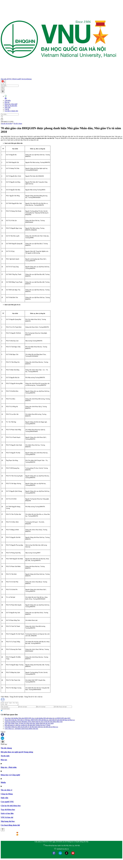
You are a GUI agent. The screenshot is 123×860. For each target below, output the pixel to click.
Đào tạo (7, 102)
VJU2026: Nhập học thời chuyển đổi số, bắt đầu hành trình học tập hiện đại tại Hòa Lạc (31, 727)
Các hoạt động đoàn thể (10, 825)
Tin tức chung (18, 123)
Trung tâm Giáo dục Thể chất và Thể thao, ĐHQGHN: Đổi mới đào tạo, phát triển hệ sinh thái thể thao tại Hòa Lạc (40, 720)
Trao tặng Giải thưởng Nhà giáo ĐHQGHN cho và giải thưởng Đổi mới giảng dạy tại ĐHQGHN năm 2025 (37, 718)
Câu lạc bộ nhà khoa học (11, 806)
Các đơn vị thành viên (11, 111)
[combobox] (3, 82)
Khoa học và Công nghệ (10, 775)
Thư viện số (4, 79)
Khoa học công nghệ (11, 104)
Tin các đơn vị (6, 790)
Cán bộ (7, 109)
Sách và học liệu (7, 813)
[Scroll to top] (3, 829)
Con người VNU (7, 802)
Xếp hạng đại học (8, 821)
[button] (61, 734)
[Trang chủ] (58, 77)
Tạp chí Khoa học (8, 810)
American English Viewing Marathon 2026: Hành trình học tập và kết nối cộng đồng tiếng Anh (33, 721)
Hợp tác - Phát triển (9, 767)
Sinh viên (7, 107)
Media (3, 782)
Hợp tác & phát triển (11, 105)
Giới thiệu (8, 100)
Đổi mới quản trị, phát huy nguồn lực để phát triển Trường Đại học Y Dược (27, 725)
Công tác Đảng (7, 794)
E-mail (18, 79)
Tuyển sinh (5, 756)
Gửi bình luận (5, 708)
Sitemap (29, 79)
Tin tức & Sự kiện (6, 123)
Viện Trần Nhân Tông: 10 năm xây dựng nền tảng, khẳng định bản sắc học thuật (29, 723)
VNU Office (12, 79)
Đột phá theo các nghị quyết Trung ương (17, 752)
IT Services (23, 79)
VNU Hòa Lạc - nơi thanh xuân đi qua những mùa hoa (21, 728)
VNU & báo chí (7, 817)
